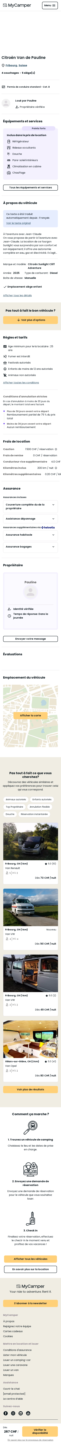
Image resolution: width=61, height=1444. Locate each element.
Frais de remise (13, 455)
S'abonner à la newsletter (30, 1303)
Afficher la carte (30, 715)
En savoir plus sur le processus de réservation (30, 1440)
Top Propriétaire (14, 806)
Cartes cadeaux (13, 1331)
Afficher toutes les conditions (21, 382)
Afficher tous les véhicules (30, 1259)
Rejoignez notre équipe (17, 1326)
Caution (8, 449)
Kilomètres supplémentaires (22, 474)
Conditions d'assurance (17, 1350)
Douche (10, 814)
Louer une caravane (15, 1365)
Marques (8, 1375)
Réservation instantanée (34, 814)
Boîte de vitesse (13, 278)
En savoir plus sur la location (30, 1269)
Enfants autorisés (42, 799)
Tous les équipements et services (30, 187)
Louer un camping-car (17, 1360)
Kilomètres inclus (14, 468)
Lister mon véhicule (15, 1355)
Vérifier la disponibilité (40, 1431)
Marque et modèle (14, 264)
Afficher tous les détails (17, 295)
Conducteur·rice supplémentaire (25, 461)
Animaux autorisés (16, 799)
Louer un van (11, 1370)
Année (7, 273)
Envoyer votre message (30, 639)
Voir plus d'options (33, 320)
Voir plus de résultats (30, 1089)
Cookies (8, 1336)
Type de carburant (36, 273)
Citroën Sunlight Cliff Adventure (41, 266)
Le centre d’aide (13, 1399)
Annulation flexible (40, 806)
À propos (8, 1321)
